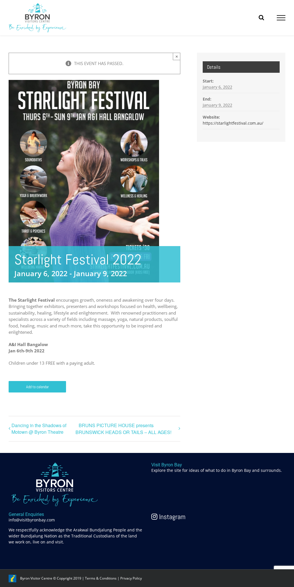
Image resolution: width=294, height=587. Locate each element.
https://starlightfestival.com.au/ (233, 123)
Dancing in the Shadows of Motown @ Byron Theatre (38, 428)
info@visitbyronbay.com (32, 520)
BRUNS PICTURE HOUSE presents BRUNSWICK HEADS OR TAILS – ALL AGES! (123, 428)
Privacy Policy (131, 578)
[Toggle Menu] (281, 17)
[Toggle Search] (261, 17)
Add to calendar (37, 387)
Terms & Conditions (101, 578)
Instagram (171, 516)
